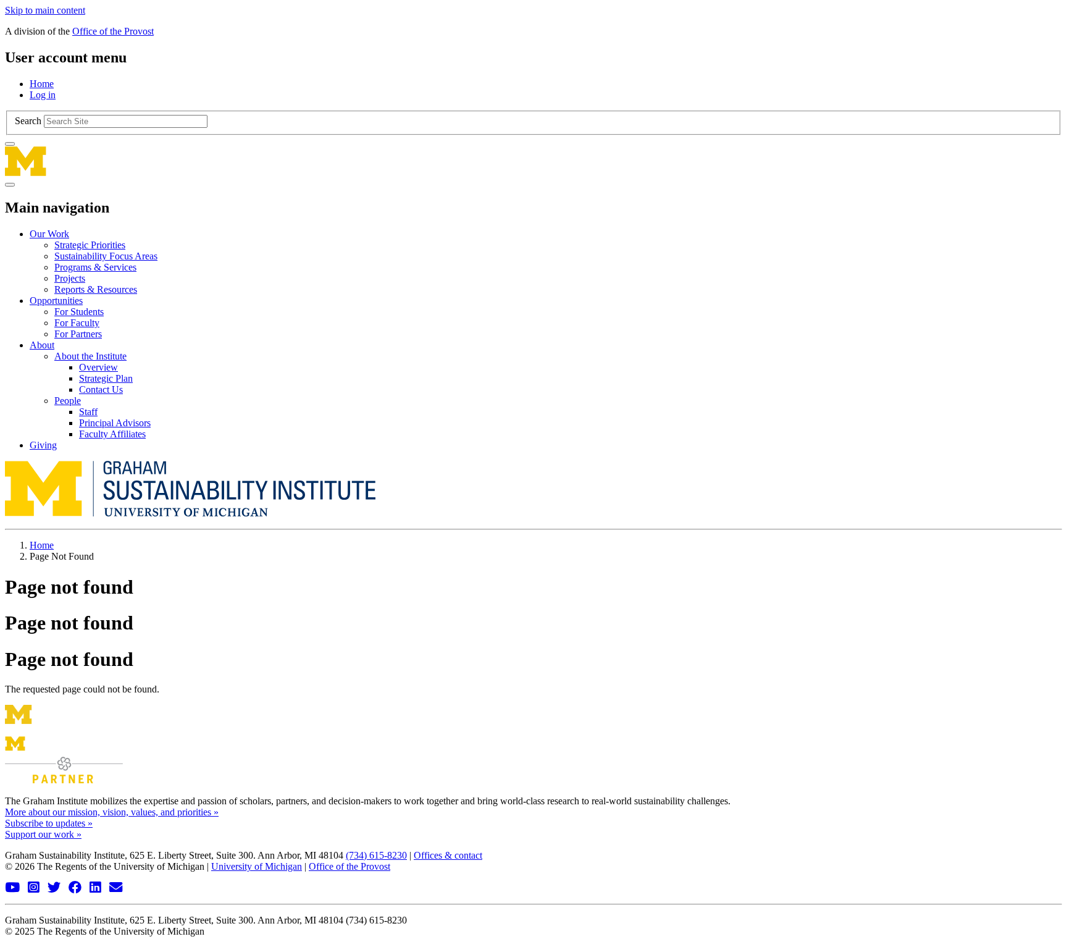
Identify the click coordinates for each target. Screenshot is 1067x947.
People (67, 400)
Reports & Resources (95, 289)
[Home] (533, 161)
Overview (98, 367)
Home (42, 83)
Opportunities (56, 300)
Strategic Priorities (89, 245)
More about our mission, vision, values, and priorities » (112, 812)
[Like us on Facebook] (77, 888)
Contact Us (101, 389)
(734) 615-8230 (376, 855)
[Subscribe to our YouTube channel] (14, 888)
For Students (79, 311)
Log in (43, 95)
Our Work (49, 234)
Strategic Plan (106, 378)
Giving (43, 445)
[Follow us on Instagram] (35, 888)
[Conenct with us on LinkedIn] (97, 888)
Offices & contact (448, 855)
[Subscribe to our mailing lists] (117, 888)
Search (28, 121)
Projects (69, 278)
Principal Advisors (115, 423)
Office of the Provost (113, 31)
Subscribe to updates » (49, 823)
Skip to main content (45, 10)
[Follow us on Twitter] (56, 888)
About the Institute (90, 356)
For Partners (78, 334)
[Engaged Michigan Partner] (64, 780)
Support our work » (43, 834)
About (42, 345)
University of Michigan (256, 866)
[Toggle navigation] (10, 185)
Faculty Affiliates (112, 434)
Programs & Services (95, 267)
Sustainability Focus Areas (105, 256)
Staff (88, 411)
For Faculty (76, 323)
